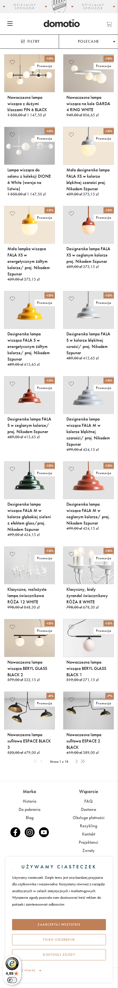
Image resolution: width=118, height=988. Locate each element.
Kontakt (88, 834)
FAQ (88, 801)
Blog (29, 817)
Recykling (88, 826)
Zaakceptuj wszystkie (59, 924)
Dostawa (88, 809)
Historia (29, 801)
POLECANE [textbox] (88, 41)
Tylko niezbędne (59, 939)
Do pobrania (29, 809)
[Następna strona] (76, 762)
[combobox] (88, 41)
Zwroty (88, 850)
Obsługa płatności (89, 817)
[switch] (12, 980)
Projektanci (88, 842)
